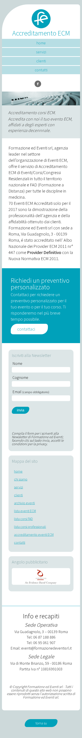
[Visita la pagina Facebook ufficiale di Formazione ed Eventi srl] (38, 84)
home (41, 42)
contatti (41, 69)
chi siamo (20, 479)
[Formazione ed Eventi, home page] (41, 17)
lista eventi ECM (25, 511)
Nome (17, 363)
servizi (41, 51)
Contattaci (26, 329)
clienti (41, 60)
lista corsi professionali (30, 526)
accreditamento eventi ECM (34, 534)
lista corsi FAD (23, 519)
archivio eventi (24, 503)
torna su (41, 723)
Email (30, 392)
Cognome (20, 378)
